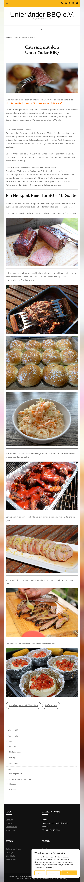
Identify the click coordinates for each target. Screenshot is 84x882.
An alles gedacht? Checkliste (23, 705)
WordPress (47, 879)
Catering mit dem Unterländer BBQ (20, 780)
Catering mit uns (13, 849)
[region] (56, 863)
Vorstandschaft (14, 763)
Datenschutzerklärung (59, 879)
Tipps (9, 769)
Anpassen (39, 873)
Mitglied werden (15, 752)
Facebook (46, 849)
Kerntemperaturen (15, 774)
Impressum (11, 830)
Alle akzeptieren (69, 873)
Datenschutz (11, 826)
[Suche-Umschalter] (77, 3)
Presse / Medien (13, 736)
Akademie (12, 746)
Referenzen (51, 705)
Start (9, 724)
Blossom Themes (23, 879)
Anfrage (9, 852)
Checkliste (13, 784)
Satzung (12, 758)
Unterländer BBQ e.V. (42, 14)
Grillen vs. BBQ (13, 730)
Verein (10, 742)
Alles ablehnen (53, 873)
